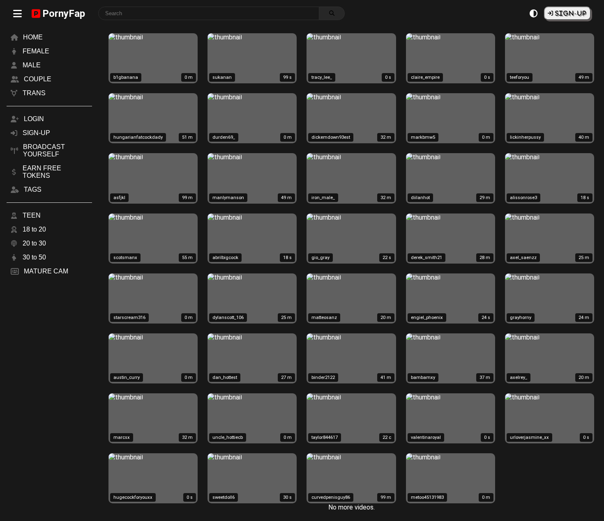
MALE (32, 65)
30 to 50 (34, 257)
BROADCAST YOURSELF (44, 150)
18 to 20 (34, 229)
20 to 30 (34, 243)
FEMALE (36, 51)
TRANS (34, 93)
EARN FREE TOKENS (42, 172)
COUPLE (37, 79)
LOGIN (34, 118)
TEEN (32, 215)
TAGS (32, 189)
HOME (33, 37)
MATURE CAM (46, 271)
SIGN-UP (570, 13)
